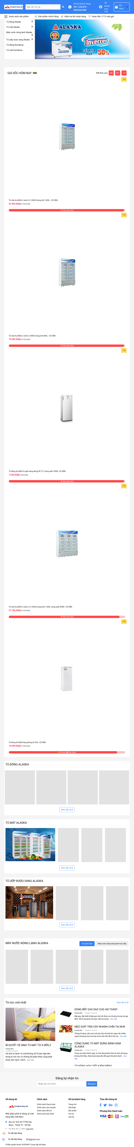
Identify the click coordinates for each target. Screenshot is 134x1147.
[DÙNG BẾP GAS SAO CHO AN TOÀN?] (65, 1014)
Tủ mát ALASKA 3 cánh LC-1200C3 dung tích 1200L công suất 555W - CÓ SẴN (40, 607)
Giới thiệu (72, 1107)
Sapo (44, 1144)
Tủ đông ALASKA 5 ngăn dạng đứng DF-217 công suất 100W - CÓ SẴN (37, 471)
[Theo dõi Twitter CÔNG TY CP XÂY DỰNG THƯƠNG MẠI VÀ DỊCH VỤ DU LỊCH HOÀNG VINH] (105, 1105)
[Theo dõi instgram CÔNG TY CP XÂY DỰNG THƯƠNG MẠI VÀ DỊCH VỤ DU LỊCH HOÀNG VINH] (116, 1105)
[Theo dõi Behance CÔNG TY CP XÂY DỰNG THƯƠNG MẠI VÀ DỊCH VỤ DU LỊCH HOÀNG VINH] (111, 1105)
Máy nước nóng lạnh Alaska (19, 32)
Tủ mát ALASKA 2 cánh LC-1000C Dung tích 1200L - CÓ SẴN (33, 200)
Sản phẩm (72, 1111)
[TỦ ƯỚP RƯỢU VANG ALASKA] (29, 902)
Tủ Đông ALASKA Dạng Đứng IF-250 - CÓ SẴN (27, 742)
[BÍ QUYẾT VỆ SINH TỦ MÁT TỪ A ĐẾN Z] (30, 1024)
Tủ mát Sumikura (14, 50)
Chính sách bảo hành (45, 1114)
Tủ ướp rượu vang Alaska (18, 39)
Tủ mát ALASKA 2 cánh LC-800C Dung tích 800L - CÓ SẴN (32, 336)
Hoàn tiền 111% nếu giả (103, 16)
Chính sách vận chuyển (46, 1107)
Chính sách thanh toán (46, 1104)
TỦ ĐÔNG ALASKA (17, 764)
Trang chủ (72, 1104)
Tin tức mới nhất (15, 1002)
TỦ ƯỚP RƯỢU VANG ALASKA (24, 881)
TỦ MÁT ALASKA (16, 822)
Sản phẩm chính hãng (48, 16)
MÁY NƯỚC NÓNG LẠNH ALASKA (26, 943)
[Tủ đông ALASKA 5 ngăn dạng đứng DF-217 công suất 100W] (67, 407)
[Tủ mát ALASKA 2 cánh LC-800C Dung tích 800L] (67, 272)
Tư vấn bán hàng (15, 1133)
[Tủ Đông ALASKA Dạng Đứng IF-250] (67, 679)
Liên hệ (71, 1117)
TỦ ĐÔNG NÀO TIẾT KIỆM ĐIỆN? (93, 1065)
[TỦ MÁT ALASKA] (30, 844)
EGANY (27, 1144)
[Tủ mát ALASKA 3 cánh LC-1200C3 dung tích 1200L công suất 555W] (67, 543)
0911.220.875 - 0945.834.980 (80, 8)
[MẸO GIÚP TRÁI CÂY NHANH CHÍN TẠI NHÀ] (65, 1028)
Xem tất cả (66, 809)
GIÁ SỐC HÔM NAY (19, 73)
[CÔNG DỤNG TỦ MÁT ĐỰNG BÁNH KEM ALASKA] (65, 1047)
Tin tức (71, 1114)
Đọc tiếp (30, 1060)
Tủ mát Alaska (13, 27)
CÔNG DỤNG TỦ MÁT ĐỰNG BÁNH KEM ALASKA (97, 1045)
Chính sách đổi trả (44, 1111)
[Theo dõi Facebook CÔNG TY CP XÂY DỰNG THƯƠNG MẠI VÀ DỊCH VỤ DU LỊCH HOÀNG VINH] (100, 1105)
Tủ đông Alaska (13, 22)
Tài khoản (107, 4)
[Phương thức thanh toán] (114, 1116)
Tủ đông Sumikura (15, 45)
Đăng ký (92, 1084)
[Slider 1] (82, 39)
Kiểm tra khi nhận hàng (75, 16)
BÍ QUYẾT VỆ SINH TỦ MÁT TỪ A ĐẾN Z (28, 1045)
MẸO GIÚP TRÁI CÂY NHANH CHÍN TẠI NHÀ (99, 1026)
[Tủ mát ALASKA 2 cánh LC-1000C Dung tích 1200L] (67, 136)
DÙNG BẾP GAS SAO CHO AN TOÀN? (95, 1009)
